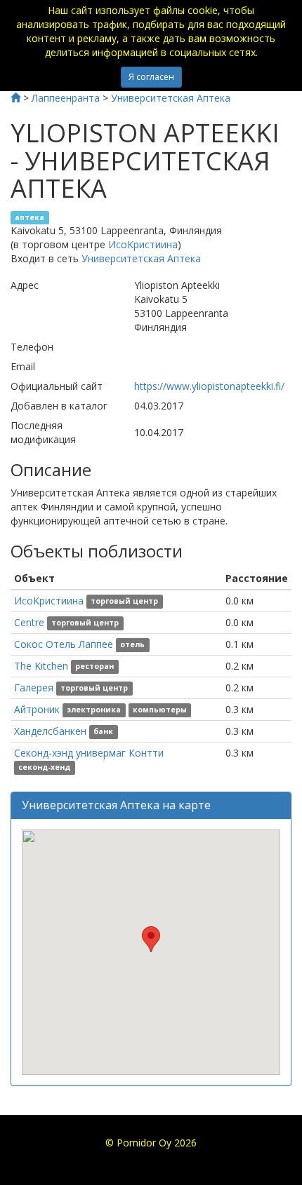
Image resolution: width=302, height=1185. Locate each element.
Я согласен (151, 77)
